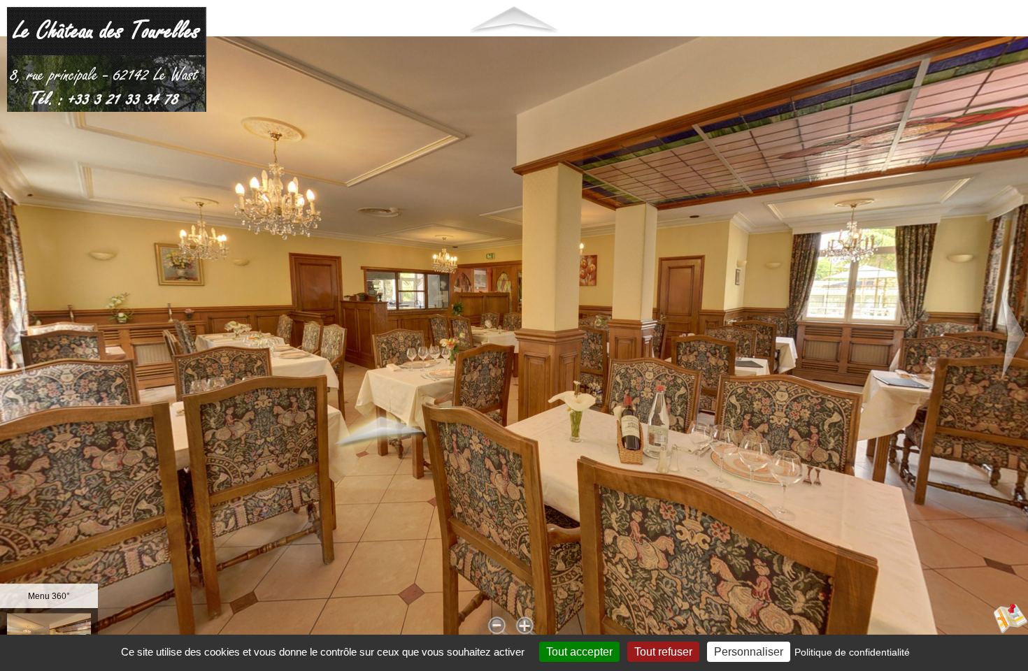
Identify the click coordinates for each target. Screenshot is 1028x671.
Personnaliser (748, 652)
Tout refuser (663, 652)
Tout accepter (579, 652)
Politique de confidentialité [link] (852, 652)
